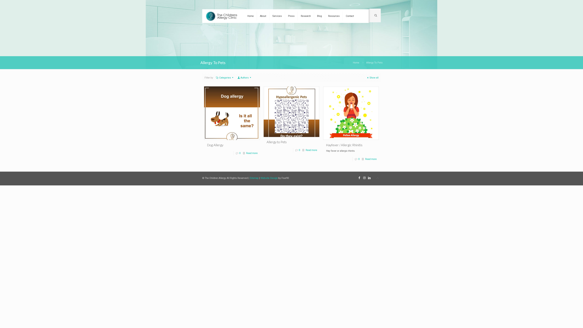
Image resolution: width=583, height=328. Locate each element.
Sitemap (254, 178)
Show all (374, 77)
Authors (244, 77)
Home (356, 62)
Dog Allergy (215, 145)
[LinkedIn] (369, 178)
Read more (252, 153)
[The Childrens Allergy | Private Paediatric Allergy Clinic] (222, 16)
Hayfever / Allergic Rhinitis (344, 145)
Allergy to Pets (277, 142)
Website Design (269, 178)
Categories (225, 77)
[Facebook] (359, 178)
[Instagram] (364, 178)
